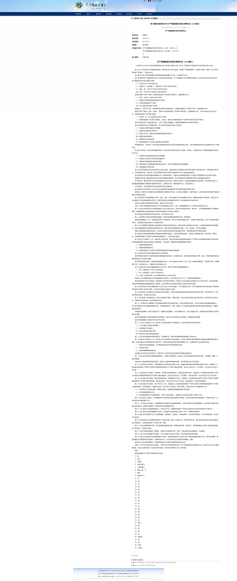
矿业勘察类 (154, 18)
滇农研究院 (136, 576)
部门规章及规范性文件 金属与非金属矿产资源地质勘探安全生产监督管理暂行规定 (155, 562)
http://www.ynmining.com (121, 576)
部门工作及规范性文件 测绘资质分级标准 (145, 565)
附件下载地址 (135, 555)
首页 (141, 18)
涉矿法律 (147, 18)
